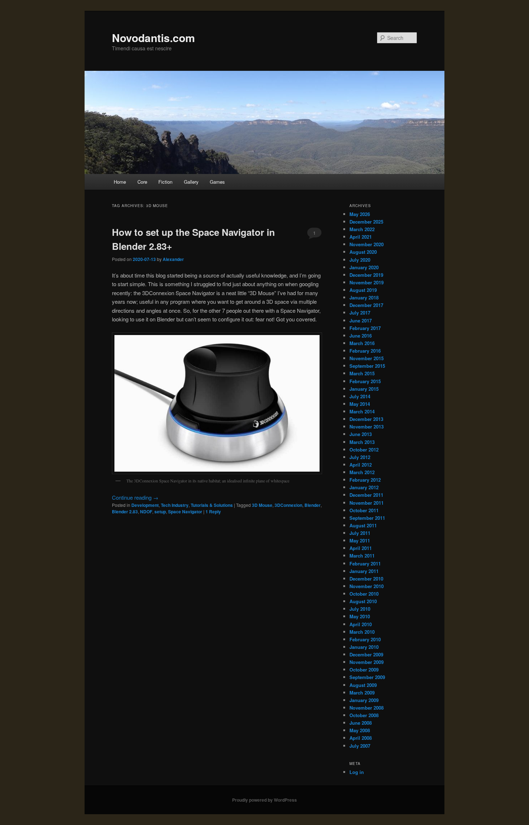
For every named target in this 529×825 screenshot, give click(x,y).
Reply (213, 511)
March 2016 (362, 343)
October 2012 (364, 449)
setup (160, 511)
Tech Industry (175, 505)
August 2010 (363, 601)
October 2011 (364, 510)
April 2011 (360, 548)
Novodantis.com (153, 37)
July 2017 (359, 312)
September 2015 (367, 365)
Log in (356, 772)
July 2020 (359, 259)
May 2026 (359, 214)
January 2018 (364, 297)
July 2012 (359, 457)
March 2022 (362, 229)
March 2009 (362, 692)
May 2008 (359, 730)
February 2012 (365, 479)
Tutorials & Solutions (212, 505)
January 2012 (364, 487)
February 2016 (365, 350)
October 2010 (364, 593)
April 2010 (360, 624)
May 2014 (359, 403)
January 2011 (364, 571)
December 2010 (366, 578)
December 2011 (366, 494)
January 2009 (364, 700)
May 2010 (359, 616)
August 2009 (363, 685)
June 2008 (360, 722)
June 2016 (360, 335)
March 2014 (362, 411)
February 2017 (365, 328)
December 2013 (366, 419)
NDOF (146, 511)
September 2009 (367, 677)
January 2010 (364, 646)
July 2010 (359, 608)
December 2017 (366, 305)
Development (145, 505)
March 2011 (362, 555)
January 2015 (364, 388)
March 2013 (362, 442)
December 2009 (366, 654)
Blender (312, 505)
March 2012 (362, 472)
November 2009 (366, 662)
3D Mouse (262, 505)
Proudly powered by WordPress (264, 800)
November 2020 (366, 244)
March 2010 (362, 631)
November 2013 (366, 426)
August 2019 (363, 290)
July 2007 (359, 745)
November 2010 (366, 586)
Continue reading (135, 497)
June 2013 (360, 434)
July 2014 (359, 396)
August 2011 (363, 525)
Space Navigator (185, 511)
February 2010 (365, 639)
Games (217, 181)
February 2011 (365, 563)
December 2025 (366, 221)
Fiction (165, 181)
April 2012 (360, 464)
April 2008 (360, 737)
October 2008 (364, 715)
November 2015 (366, 358)
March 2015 (362, 373)
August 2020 (363, 251)
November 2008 (366, 707)
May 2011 (359, 540)
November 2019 (366, 282)
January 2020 (364, 267)
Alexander (173, 259)
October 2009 (364, 669)
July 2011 (359, 533)
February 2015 (365, 381)
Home (120, 181)
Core (142, 181)
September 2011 (367, 517)
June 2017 (360, 320)
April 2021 (360, 236)
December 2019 (366, 274)
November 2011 (366, 502)
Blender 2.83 (125, 511)
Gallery (191, 181)
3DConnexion (288, 505)
